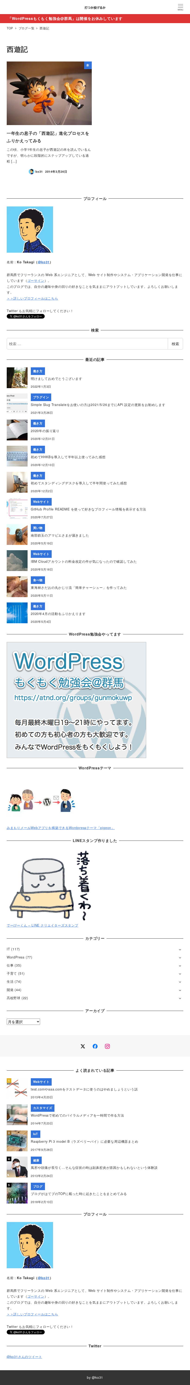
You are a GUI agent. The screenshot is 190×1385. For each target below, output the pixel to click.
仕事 (10, 965)
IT (8, 949)
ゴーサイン (35, 280)
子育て (12, 973)
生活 (10, 981)
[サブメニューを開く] (180, 949)
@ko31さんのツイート (24, 1356)
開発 (10, 989)
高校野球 (13, 997)
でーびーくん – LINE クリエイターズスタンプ (42, 925)
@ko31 (44, 262)
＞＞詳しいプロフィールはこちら (32, 298)
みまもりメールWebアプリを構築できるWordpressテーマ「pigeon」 (61, 827)
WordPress (16, 957)
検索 (175, 343)
